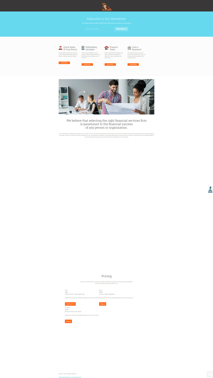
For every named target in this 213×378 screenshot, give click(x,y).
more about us (121, 29)
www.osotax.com (76, 377)
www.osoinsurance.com (65, 377)
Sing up (102, 304)
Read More (64, 62)
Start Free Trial (70, 304)
